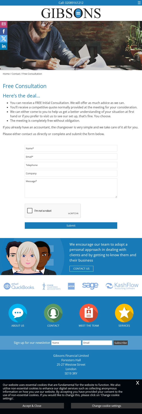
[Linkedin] (3, 49)
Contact (16, 73)
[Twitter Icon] (3, 41)
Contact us (81, 268)
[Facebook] (3, 34)
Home (6, 73)
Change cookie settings (106, 406)
